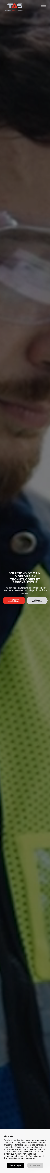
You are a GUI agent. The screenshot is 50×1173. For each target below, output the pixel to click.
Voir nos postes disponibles (37, 600)
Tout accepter (15, 1165)
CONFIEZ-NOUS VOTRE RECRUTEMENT (13, 600)
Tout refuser (35, 1165)
